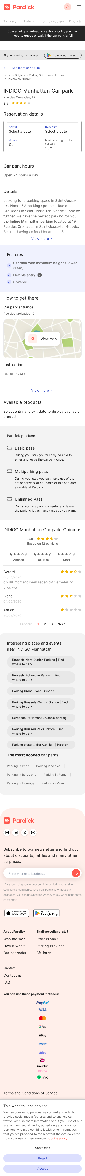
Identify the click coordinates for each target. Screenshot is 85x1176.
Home (7, 75)
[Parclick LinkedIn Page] (15, 832)
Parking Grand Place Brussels (33, 691)
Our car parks (14, 953)
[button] (39, 275)
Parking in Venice (48, 766)
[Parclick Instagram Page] (6, 832)
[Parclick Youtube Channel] (33, 832)
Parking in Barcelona (22, 774)
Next (61, 624)
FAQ (6, 982)
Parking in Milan (52, 783)
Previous (26, 624)
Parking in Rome (55, 774)
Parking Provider (50, 946)
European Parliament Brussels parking (39, 718)
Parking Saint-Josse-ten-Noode (48, 75)
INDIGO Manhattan (19, 78)
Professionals (47, 939)
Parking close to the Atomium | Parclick (40, 744)
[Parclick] (18, 7)
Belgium (20, 75)
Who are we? (14, 939)
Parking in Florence (21, 783)
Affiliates (43, 953)
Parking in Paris (18, 766)
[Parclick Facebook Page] (24, 832)
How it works (14, 946)
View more (40, 238)
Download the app (66, 55)
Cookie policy (58, 1138)
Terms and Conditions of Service (30, 1093)
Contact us (12, 975)
